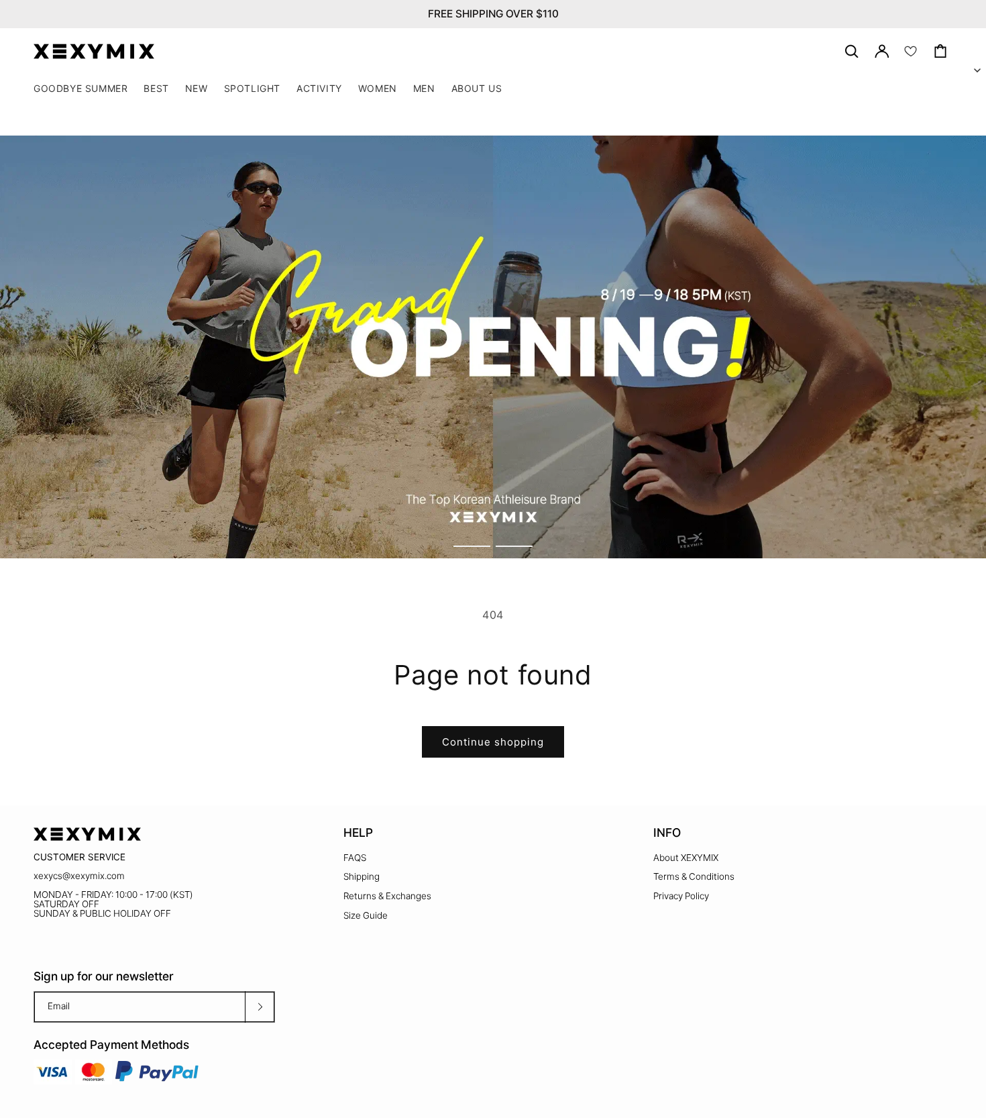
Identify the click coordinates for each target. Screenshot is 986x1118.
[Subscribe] (259, 1007)
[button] (252, 88)
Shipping (361, 876)
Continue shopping (493, 741)
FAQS (354, 857)
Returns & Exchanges (387, 896)
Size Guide (365, 915)
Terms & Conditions (693, 876)
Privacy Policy (681, 896)
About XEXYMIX (685, 857)
